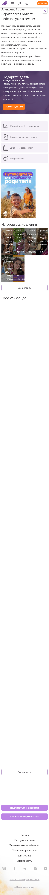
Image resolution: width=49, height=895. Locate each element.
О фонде (24, 834)
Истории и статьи (24, 840)
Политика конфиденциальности (24, 879)
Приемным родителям (24, 850)
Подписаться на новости (24, 807)
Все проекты (24, 772)
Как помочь (24, 855)
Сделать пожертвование (24, 816)
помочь (42, 3)
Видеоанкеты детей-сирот (24, 845)
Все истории (24, 287)
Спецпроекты (24, 860)
